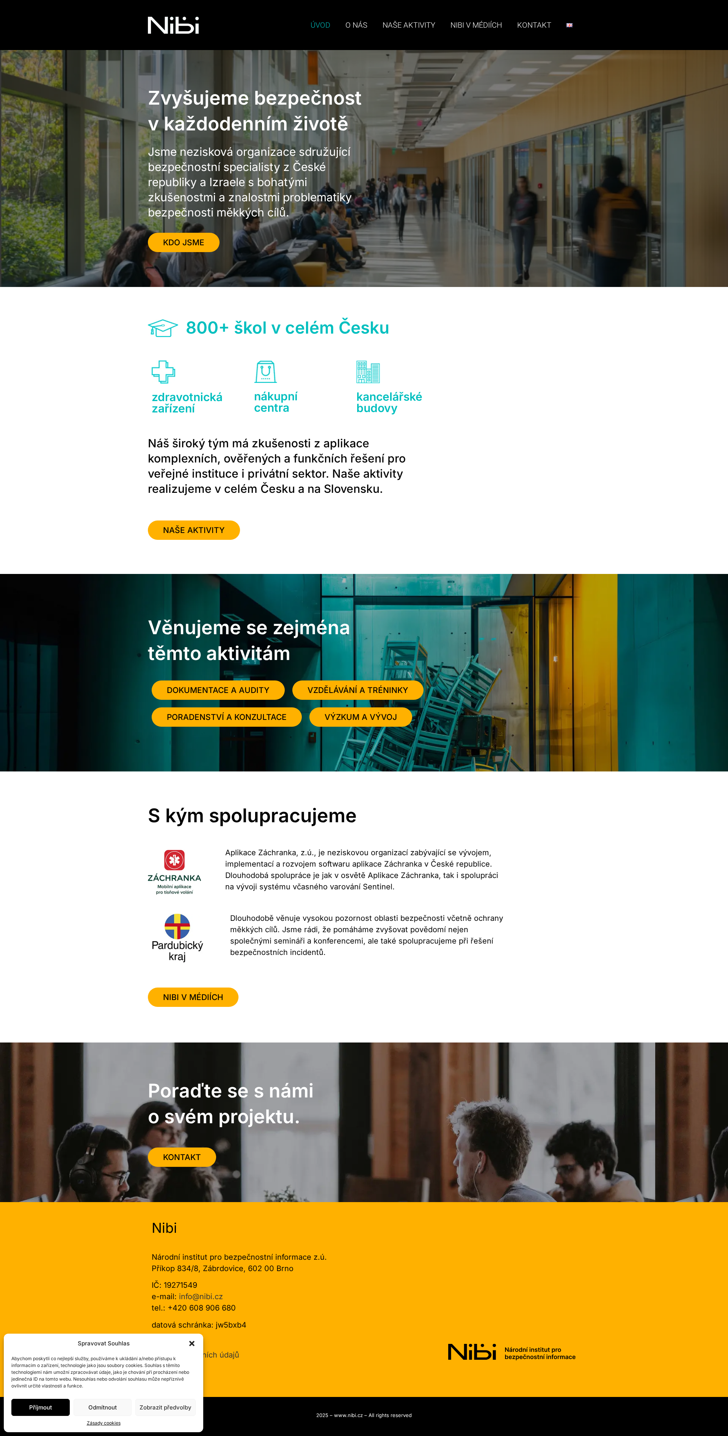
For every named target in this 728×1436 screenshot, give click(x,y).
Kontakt (534, 25)
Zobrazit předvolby (165, 1407)
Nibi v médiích (476, 25)
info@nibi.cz (201, 1296)
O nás (356, 25)
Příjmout (40, 1407)
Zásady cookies (104, 1423)
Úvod (320, 25)
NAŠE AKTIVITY (409, 25)
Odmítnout (102, 1407)
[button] (192, 1343)
